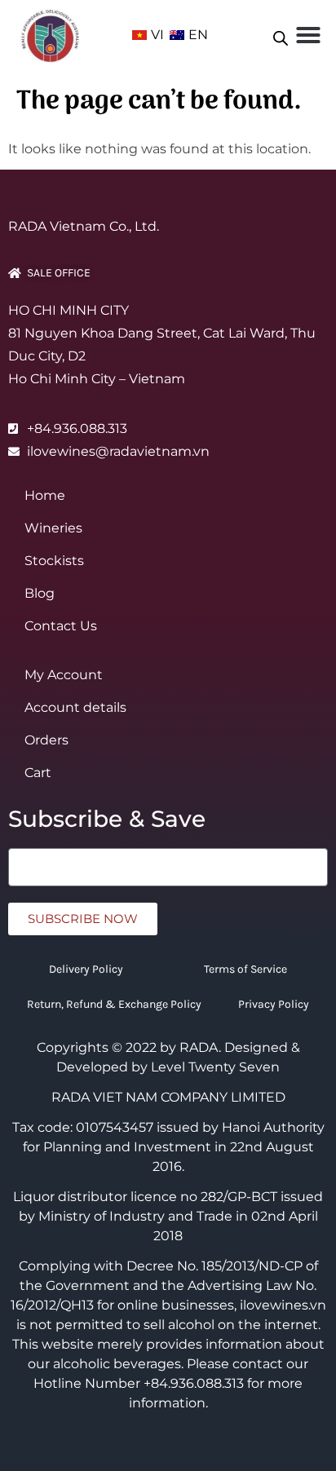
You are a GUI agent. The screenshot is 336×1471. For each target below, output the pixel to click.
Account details (75, 707)
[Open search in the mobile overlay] (280, 35)
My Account (63, 674)
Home (44, 495)
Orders (46, 740)
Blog (39, 593)
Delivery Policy (86, 969)
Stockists (54, 560)
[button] (308, 35)
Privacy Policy (273, 1004)
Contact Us (60, 626)
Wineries (53, 528)
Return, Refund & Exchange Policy (114, 1004)
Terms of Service (245, 969)
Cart (37, 772)
